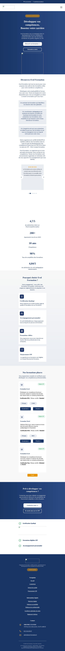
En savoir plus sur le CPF (32, 510)
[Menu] (61, 7)
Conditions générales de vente (32, 611)
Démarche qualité (32, 587)
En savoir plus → (25, 441)
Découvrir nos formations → (32, 43)
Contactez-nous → (32, 505)
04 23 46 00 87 (28, 1)
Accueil (32, 580)
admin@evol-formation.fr (39, 1)
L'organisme (32, 584)
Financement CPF (32, 591)
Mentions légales (32, 601)
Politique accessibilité (32, 604)
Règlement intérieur (32, 614)
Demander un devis (32, 49)
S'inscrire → (38, 408)
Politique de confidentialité (32, 607)
